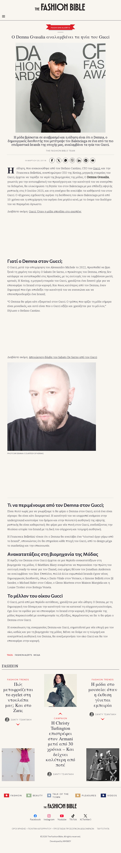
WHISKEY (67, 841)
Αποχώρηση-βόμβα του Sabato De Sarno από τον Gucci (63, 357)
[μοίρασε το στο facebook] (52, 160)
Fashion (16, 795)
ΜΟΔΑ (36, 655)
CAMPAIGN (60, 718)
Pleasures (89, 795)
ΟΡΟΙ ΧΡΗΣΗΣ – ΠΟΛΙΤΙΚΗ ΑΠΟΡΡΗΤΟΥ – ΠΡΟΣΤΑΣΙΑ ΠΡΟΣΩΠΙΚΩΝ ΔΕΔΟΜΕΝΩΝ (53, 828)
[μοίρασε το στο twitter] (58, 160)
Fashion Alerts (60, 27)
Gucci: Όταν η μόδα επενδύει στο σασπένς (55, 211)
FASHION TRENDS (18, 679)
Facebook (35, 819)
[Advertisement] (60, 235)
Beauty (38, 795)
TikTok (73, 819)
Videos (112, 795)
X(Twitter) (85, 819)
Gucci (96, 168)
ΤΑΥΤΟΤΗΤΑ (103, 828)
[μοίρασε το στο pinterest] (86, 160)
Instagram (49, 819)
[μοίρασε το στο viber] (72, 160)
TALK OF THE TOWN (61, 795)
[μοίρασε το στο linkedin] (79, 160)
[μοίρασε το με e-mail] (92, 160)
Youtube (61, 819)
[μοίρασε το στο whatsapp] (65, 160)
